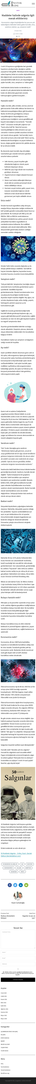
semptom (28, 868)
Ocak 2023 (4, 993)
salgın (19, 868)
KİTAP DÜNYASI (5, 1038)
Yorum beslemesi (5, 1070)
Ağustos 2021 (4, 1009)
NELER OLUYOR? (5, 1044)
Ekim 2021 (3, 1002)
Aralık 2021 (4, 996)
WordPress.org (5, 1073)
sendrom (14, 871)
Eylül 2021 (3, 1006)
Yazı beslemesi (5, 1067)
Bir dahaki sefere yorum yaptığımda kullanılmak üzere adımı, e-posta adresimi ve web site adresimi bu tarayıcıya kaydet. (18, 973)
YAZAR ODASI (4, 1051)
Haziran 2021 (4, 1012)
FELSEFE (3, 1035)
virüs (22, 871)
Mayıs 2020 (4, 1018)
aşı (22, 864)
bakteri (29, 864)
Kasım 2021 (4, 999)
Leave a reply (19, 33)
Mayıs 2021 (4, 1015)
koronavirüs (8, 868)
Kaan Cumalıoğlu (18, 903)
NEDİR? (18, 10)
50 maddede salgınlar (10, 864)
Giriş (2, 1063)
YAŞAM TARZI (4, 1047)
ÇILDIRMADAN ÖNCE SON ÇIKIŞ (9, 1031)
